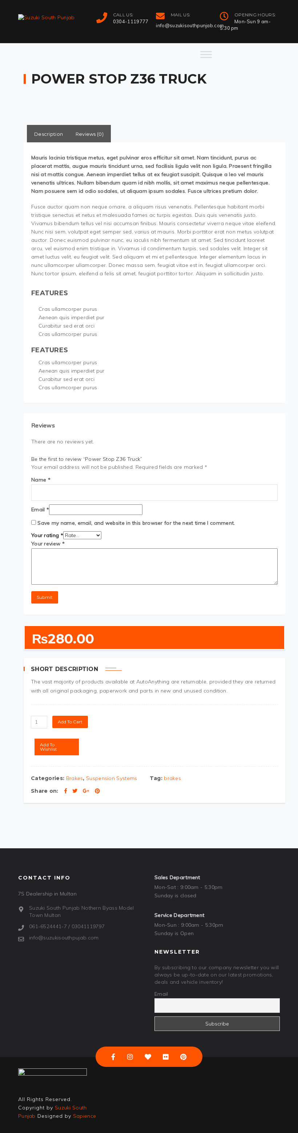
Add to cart (70, 721)
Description (48, 134)
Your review (48, 543)
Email (40, 509)
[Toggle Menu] (206, 57)
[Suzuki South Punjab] (46, 17)
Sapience (84, 1116)
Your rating (47, 535)
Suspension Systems (111, 778)
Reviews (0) (90, 134)
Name (41, 479)
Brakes (74, 778)
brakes (172, 778)
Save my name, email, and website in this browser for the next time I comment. (136, 523)
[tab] (48, 133)
